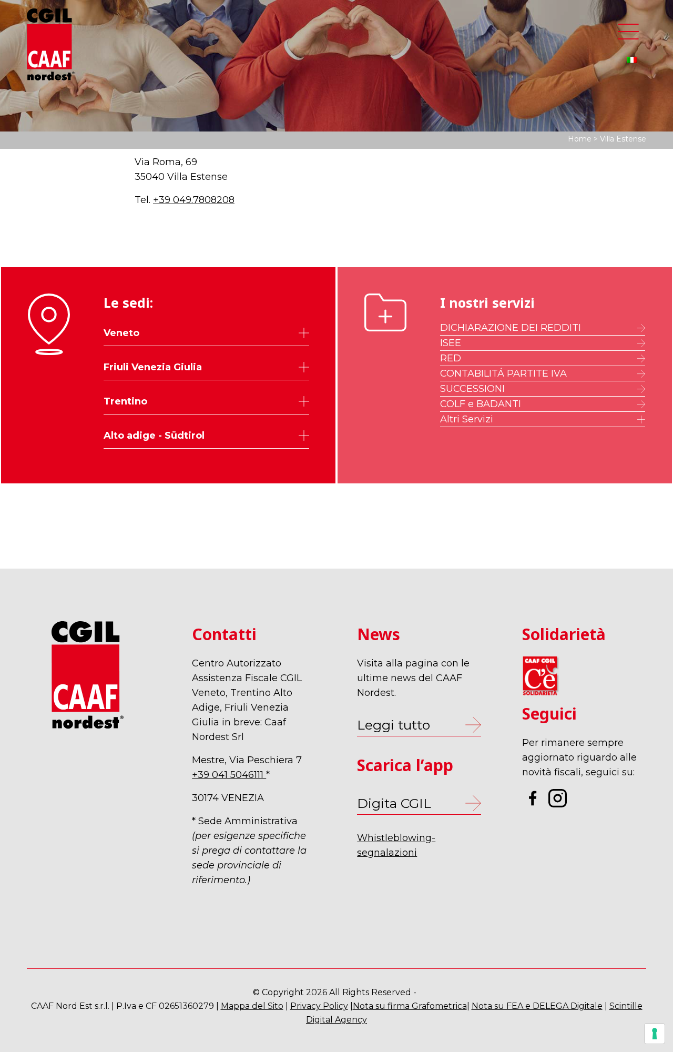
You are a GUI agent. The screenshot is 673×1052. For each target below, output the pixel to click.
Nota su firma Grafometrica (410, 1006)
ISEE (450, 343)
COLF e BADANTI (480, 404)
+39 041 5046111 (229, 775)
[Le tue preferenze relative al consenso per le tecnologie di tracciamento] (655, 1034)
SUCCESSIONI (472, 388)
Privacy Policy (319, 1006)
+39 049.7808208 (193, 200)
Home (580, 139)
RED (450, 358)
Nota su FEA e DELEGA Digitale (537, 1006)
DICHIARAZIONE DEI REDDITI (510, 327)
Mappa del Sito (252, 1006)
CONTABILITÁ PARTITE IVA (503, 373)
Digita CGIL (394, 803)
